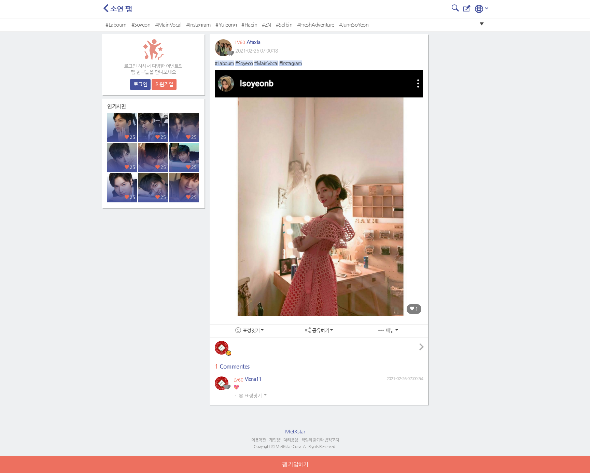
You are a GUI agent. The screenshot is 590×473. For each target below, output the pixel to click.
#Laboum (116, 24)
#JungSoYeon (354, 24)
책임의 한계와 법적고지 (320, 440)
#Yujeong (226, 24)
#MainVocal (168, 24)
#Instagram (198, 24)
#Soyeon (141, 24)
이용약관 (258, 440)
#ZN (266, 24)
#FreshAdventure (315, 24)
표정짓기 (251, 330)
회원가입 (164, 84)
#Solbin (284, 24)
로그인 (141, 84)
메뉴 (390, 330)
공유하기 (320, 330)
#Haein (249, 24)
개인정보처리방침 (283, 440)
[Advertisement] (153, 254)
